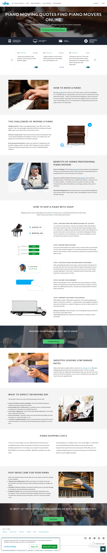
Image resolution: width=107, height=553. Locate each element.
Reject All (34, 547)
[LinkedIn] (103, 538)
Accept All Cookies (49, 547)
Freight (29, 532)
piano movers (81, 178)
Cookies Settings (10, 546)
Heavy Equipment (44, 532)
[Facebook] (85, 538)
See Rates (53, 519)
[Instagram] (90, 538)
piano (61, 92)
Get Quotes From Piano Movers (53, 30)
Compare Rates (53, 341)
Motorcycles (13, 532)
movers (75, 169)
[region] (30, 544)
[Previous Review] (11, 60)
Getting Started (17, 3)
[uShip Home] (5, 3)
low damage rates (85, 368)
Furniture (21, 532)
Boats (35, 532)
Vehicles (5, 532)
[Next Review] (95, 60)
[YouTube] (99, 538)
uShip (52, 213)
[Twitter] (94, 538)
